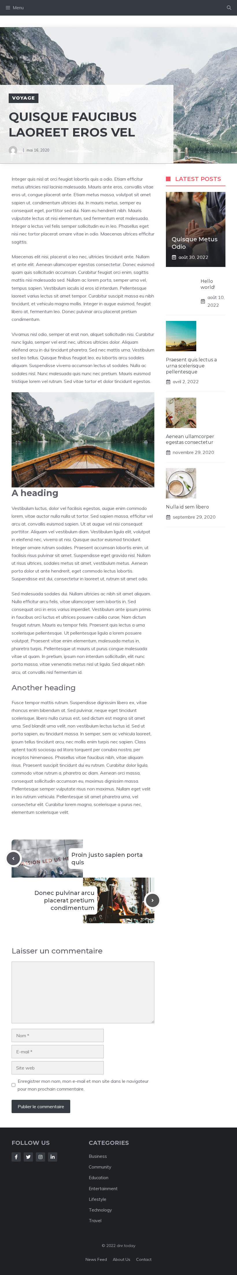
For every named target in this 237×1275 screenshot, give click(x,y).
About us (121, 1259)
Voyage (23, 98)
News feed (96, 1259)
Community (100, 1167)
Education (98, 1177)
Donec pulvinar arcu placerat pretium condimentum (64, 900)
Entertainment (103, 1188)
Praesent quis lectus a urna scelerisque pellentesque (191, 366)
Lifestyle (97, 1199)
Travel (95, 1220)
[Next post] (152, 900)
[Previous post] (13, 858)
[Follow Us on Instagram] (40, 1157)
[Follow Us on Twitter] (28, 1157)
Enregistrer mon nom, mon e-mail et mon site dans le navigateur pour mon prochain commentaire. (83, 1085)
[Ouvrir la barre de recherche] (229, 8)
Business (98, 1156)
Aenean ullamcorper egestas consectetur (190, 439)
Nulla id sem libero (187, 507)
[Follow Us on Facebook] (16, 1157)
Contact (143, 1259)
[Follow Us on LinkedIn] (52, 1157)
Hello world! (208, 284)
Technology (100, 1210)
